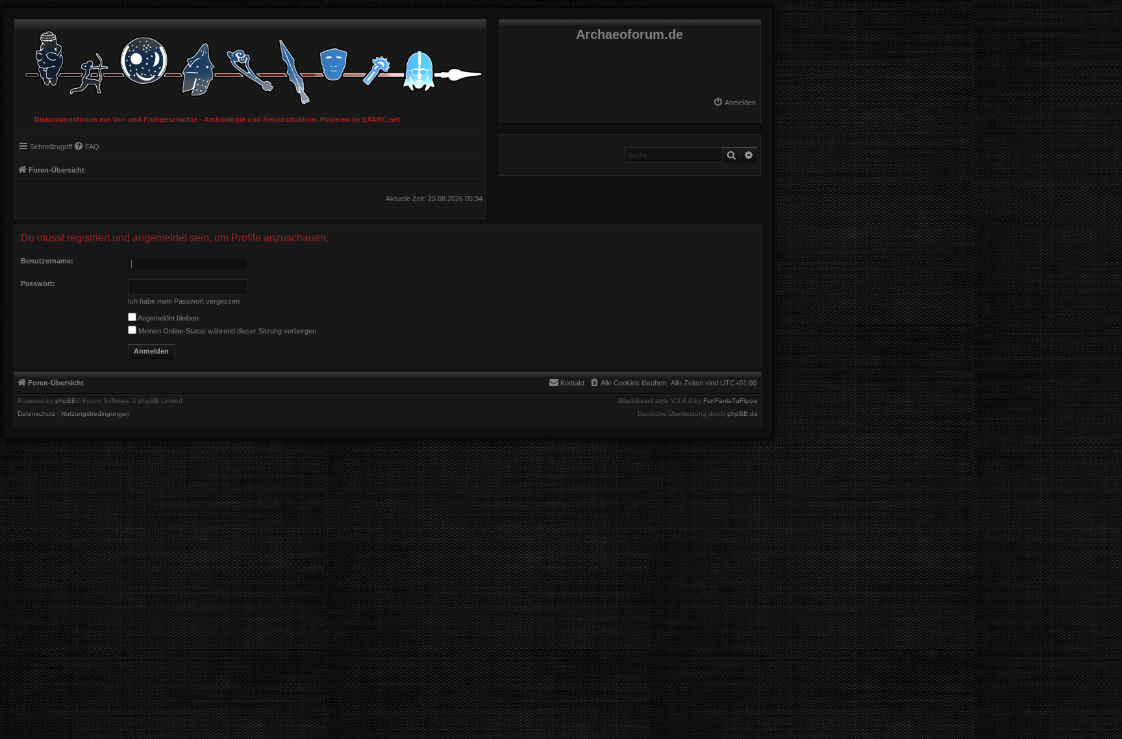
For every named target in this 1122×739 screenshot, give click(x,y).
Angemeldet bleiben (167, 318)
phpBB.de (742, 414)
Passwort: (38, 283)
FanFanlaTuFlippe (730, 401)
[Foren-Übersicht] (250, 64)
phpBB (65, 401)
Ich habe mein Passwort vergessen (184, 301)
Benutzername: (47, 261)
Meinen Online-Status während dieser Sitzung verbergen (226, 331)
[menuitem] (734, 102)
